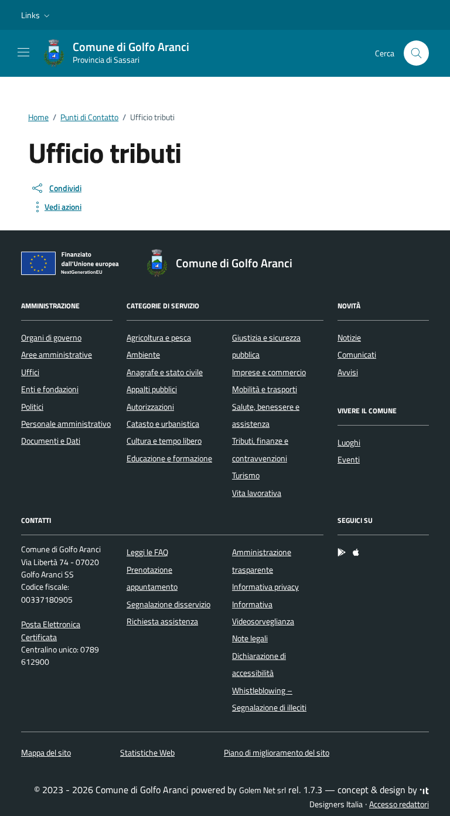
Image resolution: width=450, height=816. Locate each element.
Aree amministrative (56, 354)
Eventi (349, 459)
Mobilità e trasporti (264, 389)
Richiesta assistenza (162, 621)
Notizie (349, 337)
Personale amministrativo (66, 423)
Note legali (250, 638)
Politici (32, 406)
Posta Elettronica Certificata (50, 630)
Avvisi (348, 372)
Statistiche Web (147, 752)
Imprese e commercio (269, 372)
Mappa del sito (46, 752)
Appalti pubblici (152, 389)
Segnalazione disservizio (168, 604)
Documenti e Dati (50, 440)
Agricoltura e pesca (159, 337)
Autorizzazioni (150, 406)
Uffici (30, 372)
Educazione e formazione (169, 458)
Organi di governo (51, 337)
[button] (36, 15)
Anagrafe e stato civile (165, 372)
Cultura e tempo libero (164, 440)
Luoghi (349, 442)
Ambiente (143, 354)
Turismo (246, 475)
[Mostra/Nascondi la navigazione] (23, 52)
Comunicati (357, 354)
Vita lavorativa (256, 493)
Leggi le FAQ (147, 552)
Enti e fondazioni (50, 389)
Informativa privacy (265, 586)
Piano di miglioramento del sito (276, 752)
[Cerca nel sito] (416, 53)
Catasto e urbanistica (163, 423)
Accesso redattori (399, 804)
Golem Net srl (262, 790)
